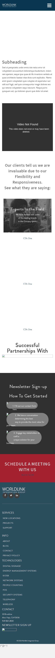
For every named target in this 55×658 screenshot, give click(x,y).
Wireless (8, 604)
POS (5, 590)
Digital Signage (12, 566)
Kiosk (6, 575)
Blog (6, 546)
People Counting (13, 585)
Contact (8, 550)
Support (7, 528)
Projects (8, 523)
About (6, 541)
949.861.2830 (8, 621)
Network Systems (13, 580)
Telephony (9, 599)
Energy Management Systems (19, 571)
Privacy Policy (11, 555)
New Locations (11, 518)
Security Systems (12, 594)
